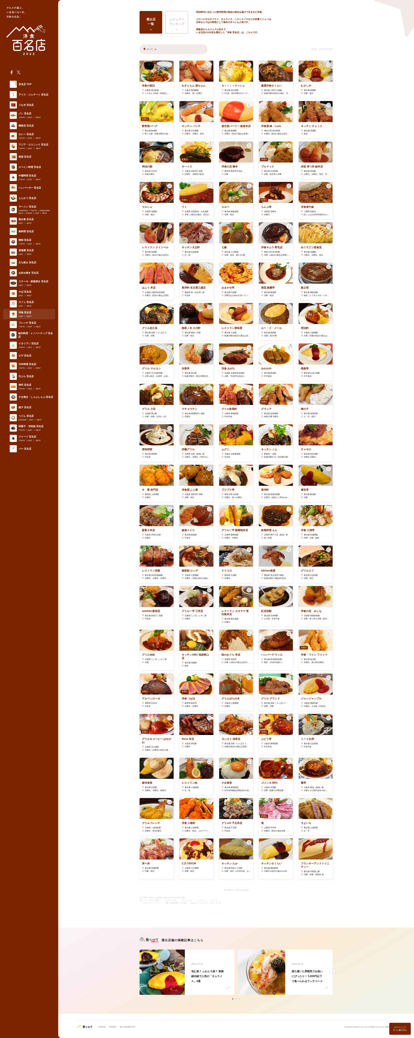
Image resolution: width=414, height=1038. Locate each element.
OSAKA (29, 213)
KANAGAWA (45, 211)
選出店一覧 (151, 22)
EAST (30, 117)
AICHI (21, 213)
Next (332, 971)
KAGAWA (22, 420)
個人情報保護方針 (127, 1027)
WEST (38, 117)
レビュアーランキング (177, 22)
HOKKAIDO (23, 211)
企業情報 (102, 1027)
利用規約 (113, 1027)
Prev (139, 971)
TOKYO (22, 117)
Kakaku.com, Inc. (361, 1027)
